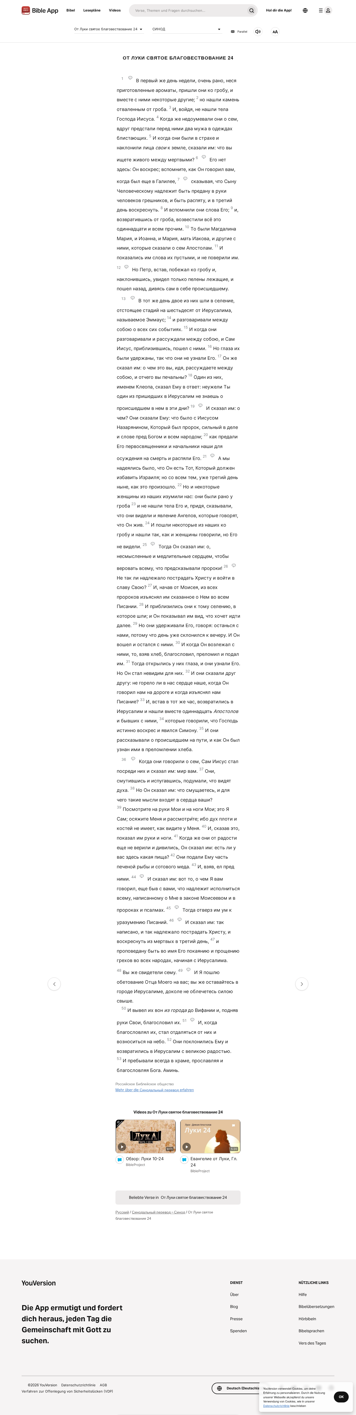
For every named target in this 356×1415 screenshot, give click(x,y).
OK (341, 1397)
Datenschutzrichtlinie (78, 1385)
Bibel (70, 10)
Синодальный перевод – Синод (158, 1212)
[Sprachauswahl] (305, 10)
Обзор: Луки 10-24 (150, 1158)
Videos (115, 10)
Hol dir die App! (279, 10)
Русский (122, 1212)
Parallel (242, 31)
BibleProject (135, 1165)
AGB (103, 1385)
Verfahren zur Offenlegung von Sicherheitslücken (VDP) (67, 1391)
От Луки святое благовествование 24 (105, 29)
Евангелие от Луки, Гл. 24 (214, 1162)
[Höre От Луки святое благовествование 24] (258, 31)
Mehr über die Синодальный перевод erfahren (154, 1089)
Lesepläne (92, 10)
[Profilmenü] (324, 10)
